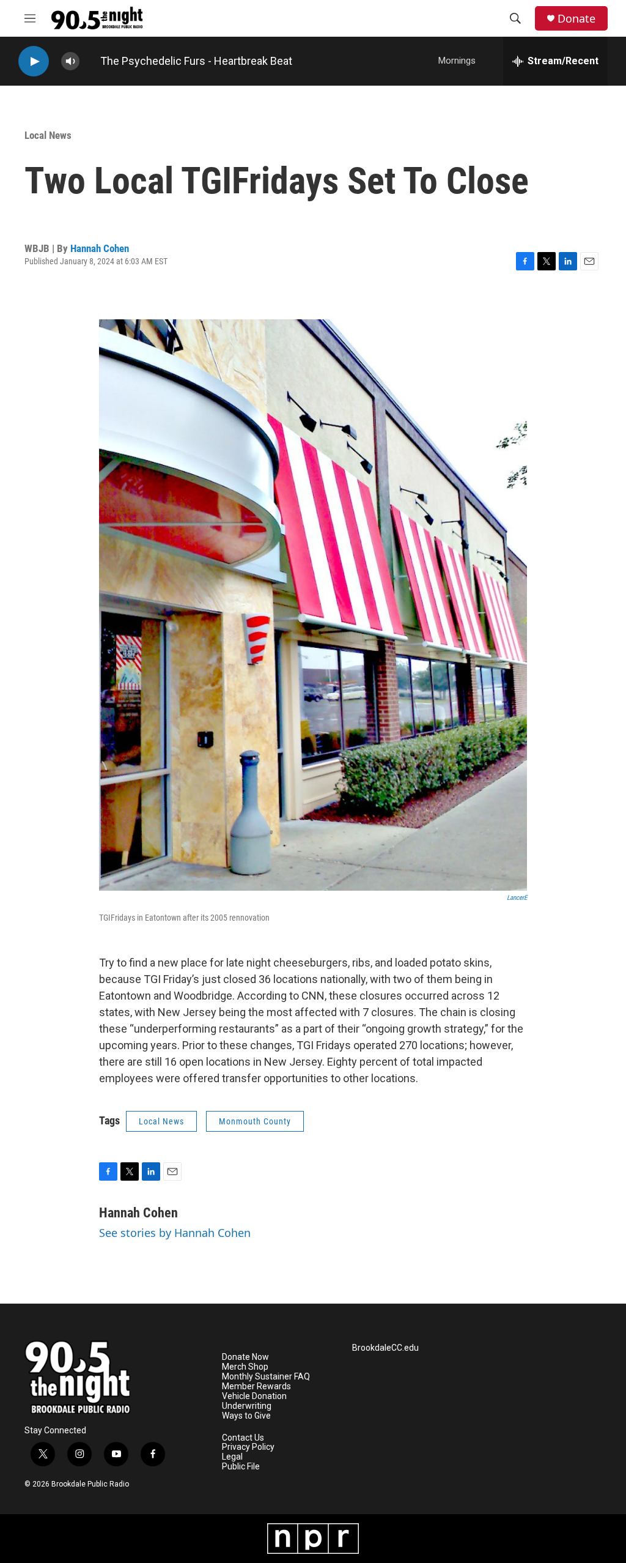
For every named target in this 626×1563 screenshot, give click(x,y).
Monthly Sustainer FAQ (266, 1376)
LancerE (517, 898)
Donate (576, 18)
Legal (232, 1456)
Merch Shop (245, 1367)
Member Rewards (256, 1386)
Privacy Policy (248, 1447)
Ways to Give (246, 1415)
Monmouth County (255, 1121)
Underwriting (246, 1406)
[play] (33, 61)
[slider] (90, 60)
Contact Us (243, 1437)
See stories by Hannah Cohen (175, 1232)
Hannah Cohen (99, 248)
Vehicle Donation (254, 1396)
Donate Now (245, 1357)
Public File (241, 1466)
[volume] (70, 61)
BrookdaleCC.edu (385, 1348)
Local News (48, 135)
